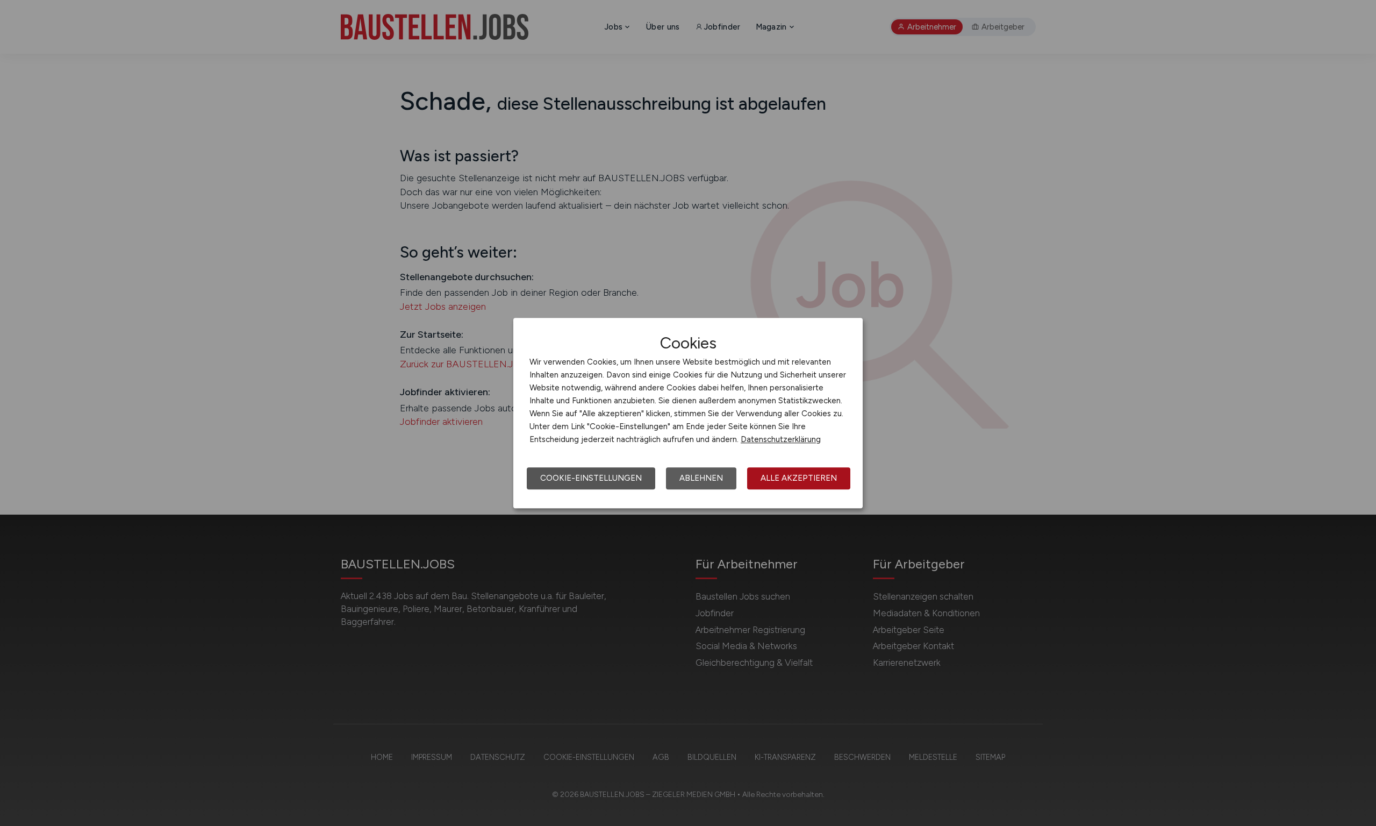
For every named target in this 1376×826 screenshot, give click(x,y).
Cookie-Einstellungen (591, 478)
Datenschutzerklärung (781, 439)
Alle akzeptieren (799, 478)
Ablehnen (701, 478)
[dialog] (688, 413)
